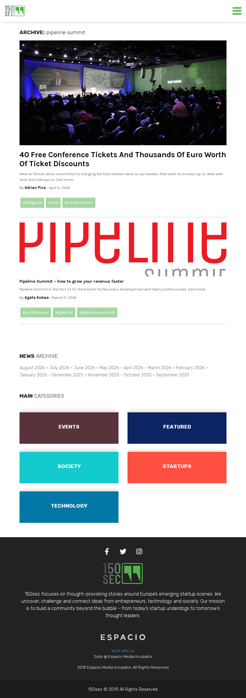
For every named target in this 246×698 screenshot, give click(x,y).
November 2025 (103, 375)
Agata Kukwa (37, 297)
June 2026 (84, 367)
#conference (36, 312)
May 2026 (109, 367)
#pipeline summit (97, 312)
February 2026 (190, 367)
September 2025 (172, 375)
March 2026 (159, 367)
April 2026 (133, 367)
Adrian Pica (35, 187)
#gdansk (64, 312)
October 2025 (138, 375)
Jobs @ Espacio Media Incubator (123, 656)
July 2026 (59, 367)
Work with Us (123, 651)
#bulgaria (32, 202)
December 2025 (67, 375)
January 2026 (33, 375)
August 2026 (32, 367)
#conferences (79, 202)
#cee (53, 202)
